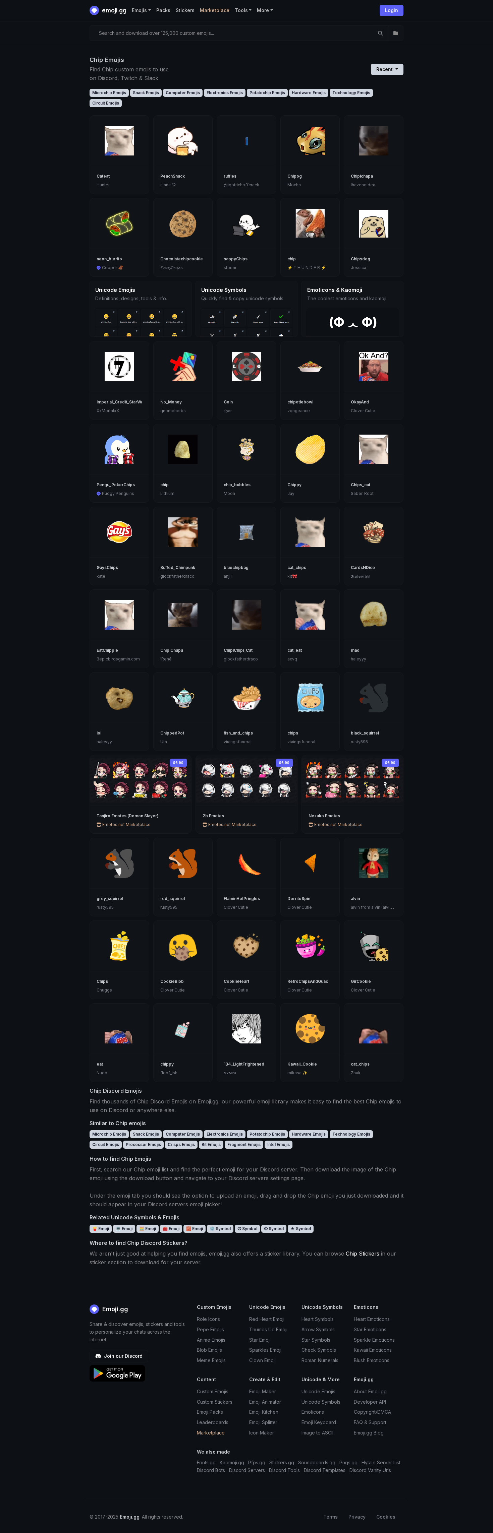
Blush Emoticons (371, 1360)
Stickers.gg (281, 1462)
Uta (163, 741)
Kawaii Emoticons (373, 1350)
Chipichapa (362, 176)
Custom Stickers (214, 1402)
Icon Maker (261, 1432)
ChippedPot (172, 733)
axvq (292, 658)
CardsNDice (363, 567)
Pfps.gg (256, 1462)
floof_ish (168, 1072)
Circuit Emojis (105, 103)
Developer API (370, 1402)
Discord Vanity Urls (370, 1470)
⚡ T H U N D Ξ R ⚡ (306, 267)
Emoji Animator (265, 1402)
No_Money (171, 401)
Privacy (357, 1517)
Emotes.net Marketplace (126, 824)
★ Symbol (300, 1228)
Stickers (185, 10)
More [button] (263, 10)
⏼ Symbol (274, 1228)
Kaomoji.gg (232, 1462)
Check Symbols (319, 1350)
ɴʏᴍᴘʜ (230, 1072)
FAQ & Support (370, 1422)
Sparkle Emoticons (374, 1340)
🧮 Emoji (147, 1228)
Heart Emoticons (372, 1319)
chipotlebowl (300, 401)
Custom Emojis (212, 1391)
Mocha (294, 184)
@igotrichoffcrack (241, 184)
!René (166, 658)
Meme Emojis (211, 1360)
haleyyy (358, 658)
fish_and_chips (238, 733)
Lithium (167, 493)
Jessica (358, 267)
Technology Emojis (351, 92)
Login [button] (391, 10)
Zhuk (356, 1072)
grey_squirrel (110, 898)
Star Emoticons (370, 1329)
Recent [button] (385, 69)
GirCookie (361, 981)
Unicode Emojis (318, 1391)
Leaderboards (212, 1422)
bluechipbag (236, 567)
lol (99, 733)
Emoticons (313, 1412)
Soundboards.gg (316, 1462)
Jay (290, 493)
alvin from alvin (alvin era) (375, 907)
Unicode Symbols (321, 1402)
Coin (228, 401)
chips (292, 733)
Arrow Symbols (318, 1329)
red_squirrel (172, 898)
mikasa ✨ (297, 1072)
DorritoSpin (298, 898)
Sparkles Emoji (265, 1350)
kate (101, 576)
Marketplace (214, 10)
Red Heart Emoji (266, 1319)
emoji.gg (113, 10)
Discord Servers (247, 1470)
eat (100, 1064)
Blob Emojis (209, 1350)
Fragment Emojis (244, 1144)
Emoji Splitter (263, 1422)
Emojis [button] (139, 10)
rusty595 (359, 741)
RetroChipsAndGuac (307, 981)
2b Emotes (213, 815)
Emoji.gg (114, 1309)
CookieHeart (236, 981)
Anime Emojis (211, 1340)
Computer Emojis (183, 92)
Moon (229, 493)
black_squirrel (365, 733)
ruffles (230, 176)
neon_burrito (109, 258)
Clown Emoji (262, 1360)
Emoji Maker (262, 1391)
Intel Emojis (278, 1144)
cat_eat (294, 650)
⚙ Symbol (220, 1228)
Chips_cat (360, 484)
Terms (330, 1517)
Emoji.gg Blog (369, 1432)
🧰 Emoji (171, 1228)
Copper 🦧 (112, 267)
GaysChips (107, 567)
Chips (102, 981)
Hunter (103, 184)
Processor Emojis (143, 1144)
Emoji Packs (210, 1412)
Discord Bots (211, 1470)
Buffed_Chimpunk (177, 567)
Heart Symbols (318, 1319)
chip (291, 258)
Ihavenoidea (363, 184)
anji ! (228, 576)
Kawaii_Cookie (302, 1064)
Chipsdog (360, 258)
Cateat (103, 176)
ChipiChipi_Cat (238, 650)
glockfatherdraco (177, 576)
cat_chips (296, 567)
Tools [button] (241, 10)
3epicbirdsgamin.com (118, 658)
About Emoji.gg (370, 1391)
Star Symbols (316, 1340)
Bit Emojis (211, 1144)
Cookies (385, 1517)
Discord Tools (284, 1470)
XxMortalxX (108, 410)
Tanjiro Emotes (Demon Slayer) (128, 815)
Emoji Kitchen (263, 1412)
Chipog (294, 176)
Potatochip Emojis (267, 92)
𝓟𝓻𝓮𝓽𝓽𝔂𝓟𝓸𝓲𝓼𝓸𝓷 (171, 267)
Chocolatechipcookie (181, 258)
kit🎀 (292, 576)
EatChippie (107, 650)
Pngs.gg (348, 1462)
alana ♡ (168, 184)
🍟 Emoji (100, 1228)
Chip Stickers (362, 1253)
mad (355, 650)
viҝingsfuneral (238, 741)
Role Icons (208, 1319)
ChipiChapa (171, 650)
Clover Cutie (363, 410)
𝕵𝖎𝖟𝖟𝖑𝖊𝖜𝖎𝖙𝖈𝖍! (360, 576)
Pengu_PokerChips (116, 484)
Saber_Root (362, 493)
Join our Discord (123, 1356)
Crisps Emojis (181, 1144)
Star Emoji (260, 1340)
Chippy (294, 484)
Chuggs (104, 990)
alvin (355, 898)
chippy (167, 1064)
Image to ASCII (317, 1432)
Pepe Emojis (210, 1329)
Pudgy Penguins (118, 493)
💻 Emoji (124, 1228)
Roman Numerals (320, 1360)
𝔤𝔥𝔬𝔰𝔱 (228, 410)
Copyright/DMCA (372, 1412)
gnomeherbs (173, 410)
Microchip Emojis (109, 92)
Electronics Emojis (225, 92)
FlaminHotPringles (242, 898)
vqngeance (298, 410)
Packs (163, 10)
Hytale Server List (381, 1462)
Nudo (102, 1072)
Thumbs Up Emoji (268, 1329)
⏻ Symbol (247, 1228)
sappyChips (236, 258)
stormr (230, 267)
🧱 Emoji (194, 1228)
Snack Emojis (146, 92)
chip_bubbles (237, 484)
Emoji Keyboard (319, 1422)
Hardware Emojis (309, 92)
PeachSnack (172, 176)
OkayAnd (360, 401)
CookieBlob (172, 981)
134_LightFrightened (244, 1064)
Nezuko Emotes (324, 815)
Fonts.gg (206, 1462)
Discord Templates (324, 1470)
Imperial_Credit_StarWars (122, 401)
